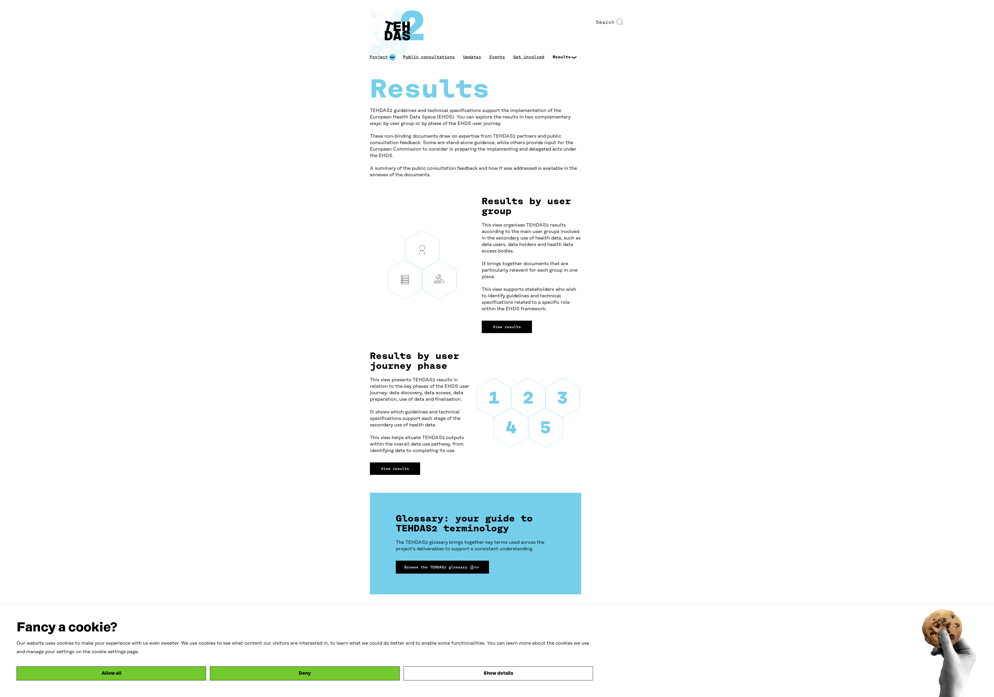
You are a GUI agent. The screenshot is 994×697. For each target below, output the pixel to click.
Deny (305, 673)
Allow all (111, 673)
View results (507, 327)
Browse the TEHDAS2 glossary (440, 568)
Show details (498, 673)
